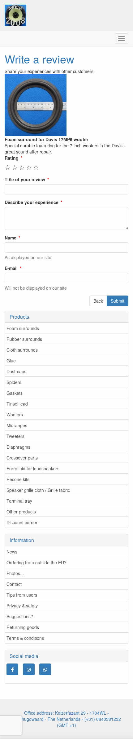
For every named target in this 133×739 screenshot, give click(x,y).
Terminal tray (19, 501)
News (11, 552)
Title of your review (25, 179)
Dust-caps (16, 371)
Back (98, 301)
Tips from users (21, 595)
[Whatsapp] (45, 669)
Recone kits (17, 479)
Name (10, 238)
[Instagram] (29, 669)
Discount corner (21, 522)
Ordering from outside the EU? (36, 562)
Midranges (16, 425)
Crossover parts (22, 458)
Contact (14, 584)
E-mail (11, 268)
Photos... (15, 573)
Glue (11, 360)
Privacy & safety (22, 605)
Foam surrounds (22, 328)
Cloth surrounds (22, 350)
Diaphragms (18, 447)
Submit (117, 301)
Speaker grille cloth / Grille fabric (38, 490)
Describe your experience (31, 202)
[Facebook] (12, 669)
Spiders (13, 382)
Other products (21, 511)
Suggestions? (19, 616)
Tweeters (15, 436)
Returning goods (22, 627)
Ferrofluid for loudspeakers (32, 468)
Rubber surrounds (24, 339)
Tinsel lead (17, 404)
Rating (12, 158)
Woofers (14, 414)
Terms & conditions (25, 638)
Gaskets (14, 393)
